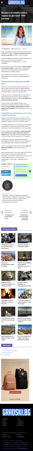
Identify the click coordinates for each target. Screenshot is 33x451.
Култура (4, 423)
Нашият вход (6, 354)
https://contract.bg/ (7, 352)
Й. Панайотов (6, 48)
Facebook (5, 171)
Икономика (21, 423)
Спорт (3, 421)
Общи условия (6, 436)
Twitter (6, 174)
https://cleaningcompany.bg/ (10, 350)
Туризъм (20, 421)
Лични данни (20, 436)
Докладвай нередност (21, 175)
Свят (19, 419)
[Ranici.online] (15, 380)
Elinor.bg (5, 348)
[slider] (5, 166)
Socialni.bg (11, 440)
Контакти (27, 6)
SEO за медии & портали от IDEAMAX (11, 446)
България (4, 419)
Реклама (21, 6)
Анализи (4, 425)
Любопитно (21, 425)
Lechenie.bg (5, 440)
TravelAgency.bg (19, 440)
